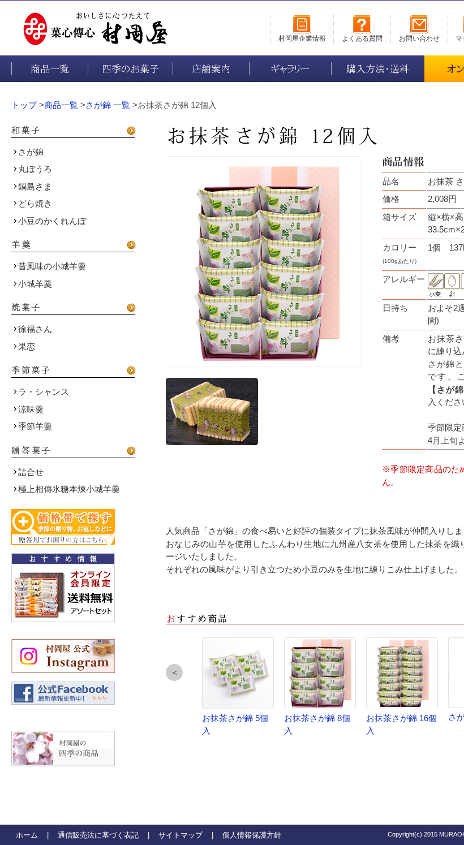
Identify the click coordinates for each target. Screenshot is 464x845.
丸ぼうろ (35, 169)
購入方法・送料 (377, 69)
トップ (24, 105)
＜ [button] (174, 672)
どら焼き (35, 203)
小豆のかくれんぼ (52, 221)
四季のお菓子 (130, 69)
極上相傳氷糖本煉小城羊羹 (69, 489)
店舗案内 (211, 69)
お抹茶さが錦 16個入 (401, 724)
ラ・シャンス (43, 391)
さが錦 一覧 (107, 105)
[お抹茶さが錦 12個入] (263, 261)
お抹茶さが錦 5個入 (235, 724)
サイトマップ (180, 835)
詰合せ (31, 472)
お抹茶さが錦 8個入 (317, 724)
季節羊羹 (35, 426)
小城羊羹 (35, 283)
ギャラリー (290, 69)
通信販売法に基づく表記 (98, 835)
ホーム (27, 835)
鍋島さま (35, 186)
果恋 (26, 346)
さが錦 (31, 152)
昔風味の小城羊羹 (52, 266)
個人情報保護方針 (251, 835)
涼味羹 (31, 409)
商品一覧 (50, 69)
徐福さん (35, 329)
